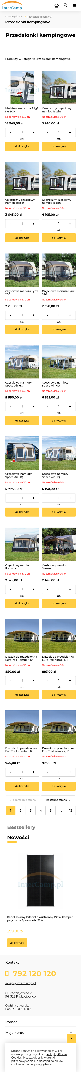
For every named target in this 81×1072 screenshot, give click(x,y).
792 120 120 (33, 973)
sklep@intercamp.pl (20, 983)
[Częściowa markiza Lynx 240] (59, 270)
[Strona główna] (21, 5)
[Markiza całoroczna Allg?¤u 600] (22, 87)
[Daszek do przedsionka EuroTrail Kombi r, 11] (59, 636)
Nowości (18, 837)
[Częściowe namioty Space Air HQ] (22, 361)
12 (70, 810)
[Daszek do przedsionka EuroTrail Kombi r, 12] (22, 727)
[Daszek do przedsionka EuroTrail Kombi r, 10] (22, 636)
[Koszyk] (56, 5)
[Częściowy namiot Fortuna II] (22, 544)
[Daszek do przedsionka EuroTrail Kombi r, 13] (59, 727)
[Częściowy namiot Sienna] (59, 544)
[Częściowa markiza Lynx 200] (22, 270)
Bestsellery (21, 827)
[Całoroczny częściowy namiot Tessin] (59, 87)
